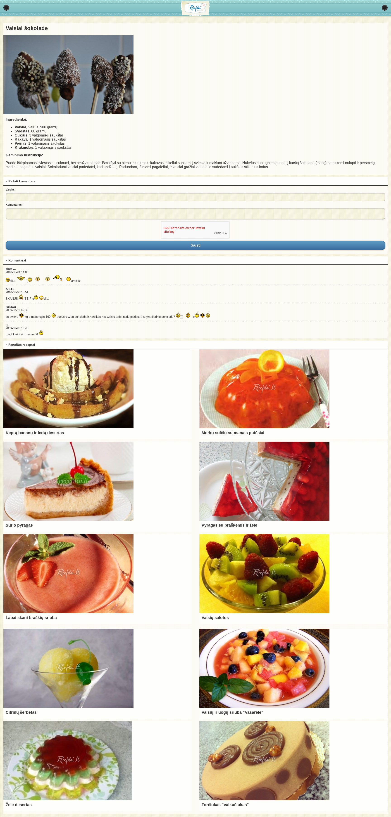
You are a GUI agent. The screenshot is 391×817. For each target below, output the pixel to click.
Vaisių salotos (215, 617)
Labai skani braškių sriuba (31, 617)
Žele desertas (19, 805)
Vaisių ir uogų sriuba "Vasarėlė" (232, 712)
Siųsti (195, 245)
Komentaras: (14, 204)
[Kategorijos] (6, 8)
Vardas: (11, 189)
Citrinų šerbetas (21, 712)
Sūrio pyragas (19, 525)
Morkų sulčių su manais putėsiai (233, 433)
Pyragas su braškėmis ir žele (229, 525)
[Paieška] (385, 8)
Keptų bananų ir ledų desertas (35, 433)
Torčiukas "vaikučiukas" (225, 805)
